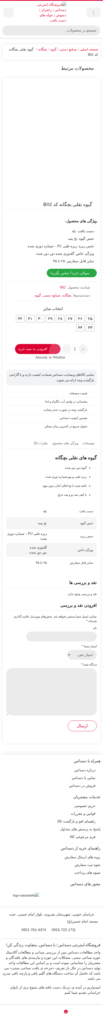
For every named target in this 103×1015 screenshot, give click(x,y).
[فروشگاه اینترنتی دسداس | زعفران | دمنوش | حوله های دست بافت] (51, 12)
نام (95, 628)
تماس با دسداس (84, 778)
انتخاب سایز (53, 308)
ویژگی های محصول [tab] (65, 443)
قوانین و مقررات (83, 814)
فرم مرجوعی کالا (83, 837)
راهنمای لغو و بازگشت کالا (76, 821)
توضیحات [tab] (88, 443)
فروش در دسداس (82, 786)
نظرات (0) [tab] (41, 443)
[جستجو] (6, 31)
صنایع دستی (68, 49)
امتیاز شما (89, 646)
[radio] (90, 318)
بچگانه (42, 49)
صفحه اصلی (89, 49)
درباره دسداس (85, 770)
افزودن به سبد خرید (32, 349)
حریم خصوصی (85, 806)
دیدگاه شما (89, 664)
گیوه (53, 49)
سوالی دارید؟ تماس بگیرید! (70, 273)
